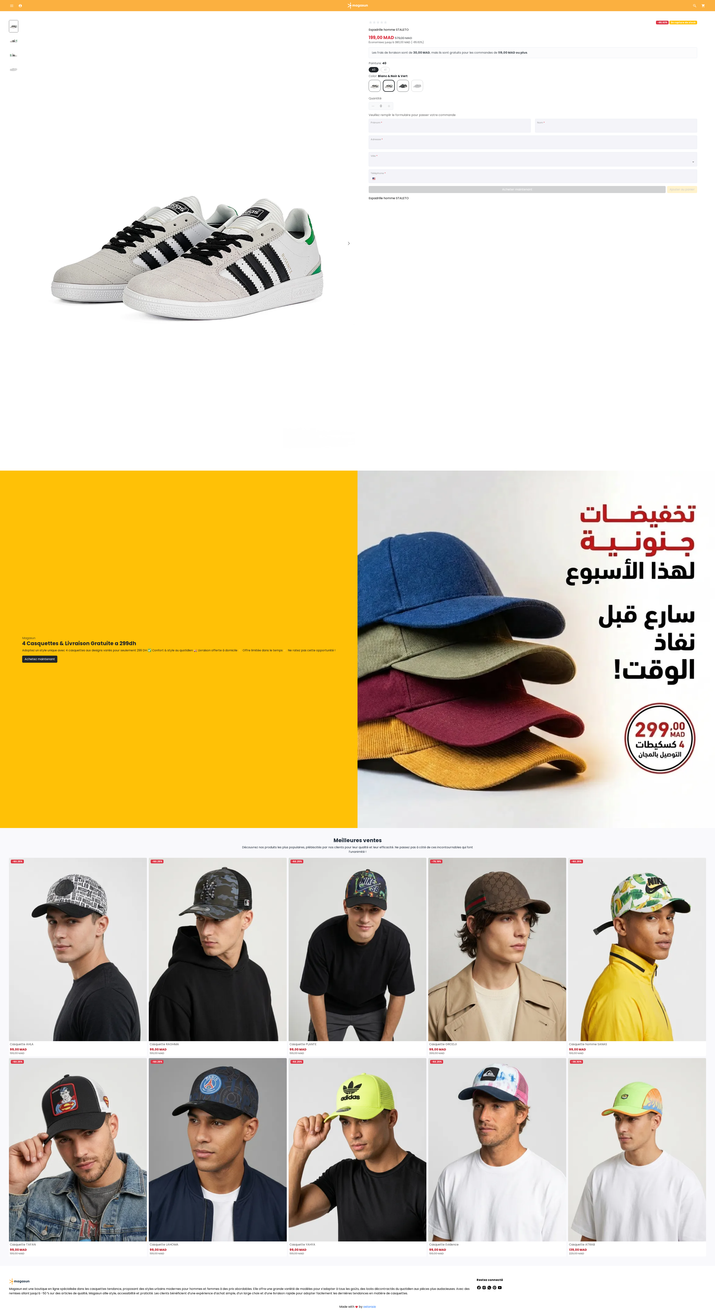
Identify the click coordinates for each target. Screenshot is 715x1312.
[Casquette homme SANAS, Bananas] (637, 949)
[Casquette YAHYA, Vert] (358, 1149)
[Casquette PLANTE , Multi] (358, 949)
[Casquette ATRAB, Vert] (637, 1149)
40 (373, 69)
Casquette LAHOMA (164, 1244)
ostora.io (369, 1307)
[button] (348, 243)
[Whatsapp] (489, 1287)
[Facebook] (479, 1287)
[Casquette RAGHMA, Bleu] (218, 949)
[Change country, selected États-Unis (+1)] (373, 179)
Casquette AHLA (22, 1044)
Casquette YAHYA (302, 1244)
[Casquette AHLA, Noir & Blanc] (78, 949)
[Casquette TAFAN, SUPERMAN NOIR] (78, 1149)
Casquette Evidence (444, 1244)
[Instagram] (484, 1287)
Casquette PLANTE (303, 1044)
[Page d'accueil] (357, 5)
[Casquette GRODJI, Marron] (497, 949)
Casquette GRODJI (443, 1044)
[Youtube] (500, 1287)
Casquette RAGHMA (164, 1044)
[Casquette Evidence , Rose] (497, 1149)
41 (385, 69)
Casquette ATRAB (582, 1244)
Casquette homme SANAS (588, 1044)
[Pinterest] (495, 1287)
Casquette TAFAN (23, 1244)
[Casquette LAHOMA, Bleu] (218, 1149)
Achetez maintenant (40, 659)
